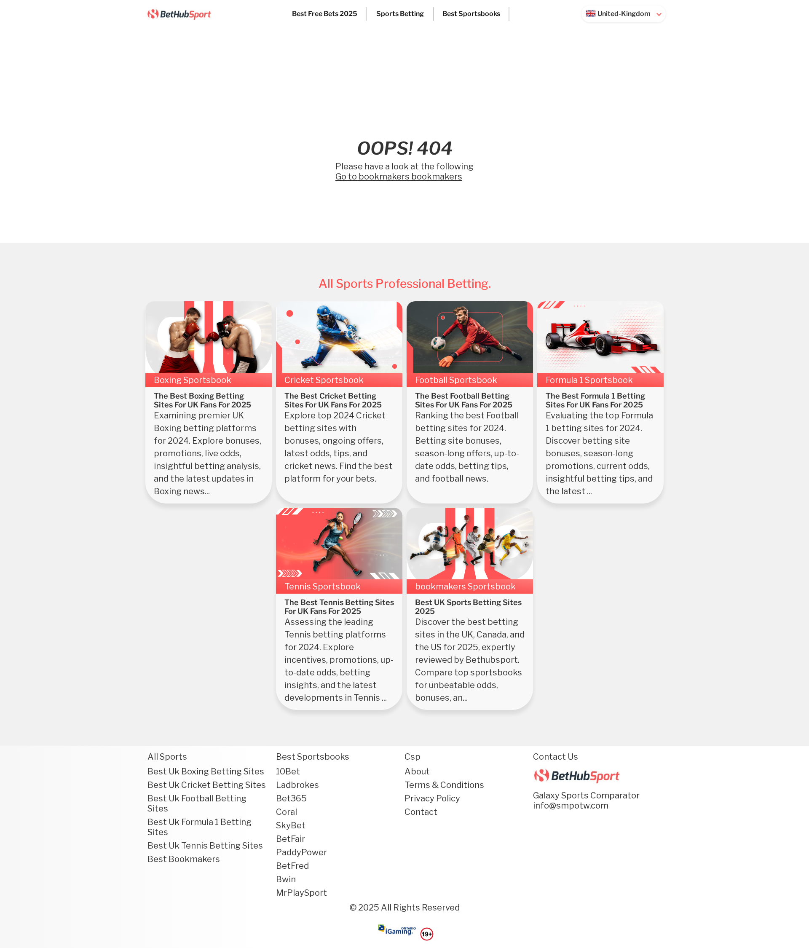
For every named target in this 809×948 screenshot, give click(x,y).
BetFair (290, 839)
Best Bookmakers (183, 859)
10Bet (288, 771)
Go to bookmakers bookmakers (398, 176)
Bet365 (291, 798)
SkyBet (290, 825)
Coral (286, 812)
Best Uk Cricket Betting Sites (206, 785)
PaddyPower (301, 852)
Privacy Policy (432, 798)
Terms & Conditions (444, 785)
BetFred (292, 866)
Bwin (286, 879)
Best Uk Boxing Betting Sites (205, 771)
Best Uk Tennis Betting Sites (205, 846)
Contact (420, 812)
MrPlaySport (301, 893)
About (417, 771)
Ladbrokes (297, 785)
